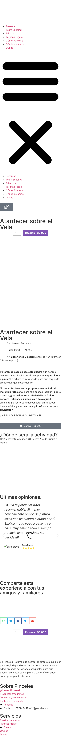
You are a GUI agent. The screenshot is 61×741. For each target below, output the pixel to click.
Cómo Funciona (14, 40)
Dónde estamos (15, 44)
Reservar (11, 26)
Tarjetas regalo (14, 36)
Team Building (14, 29)
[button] (30, 112)
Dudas (9, 47)
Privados (11, 33)
